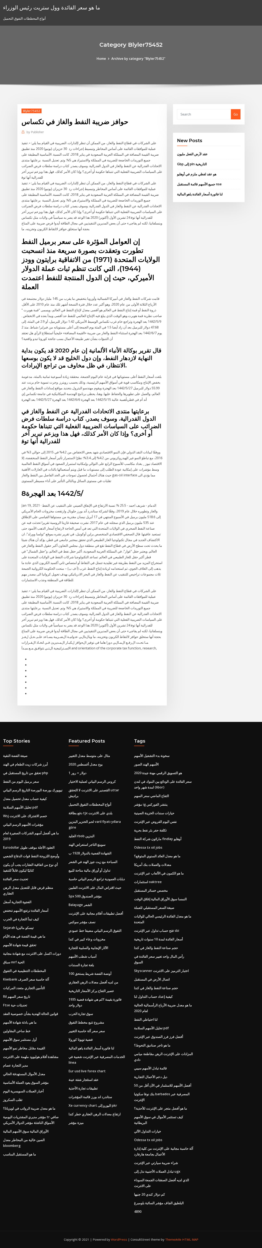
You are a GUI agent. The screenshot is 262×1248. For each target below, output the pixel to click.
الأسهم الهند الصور (146, 764)
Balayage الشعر (80, 905)
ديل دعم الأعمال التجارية (150, 1077)
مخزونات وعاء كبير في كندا (87, 939)
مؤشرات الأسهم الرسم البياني (23, 824)
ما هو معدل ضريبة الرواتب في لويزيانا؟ (29, 1108)
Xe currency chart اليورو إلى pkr (93, 1105)
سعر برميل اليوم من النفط (21, 781)
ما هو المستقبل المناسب (19, 1154)
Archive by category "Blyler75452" (138, 58)
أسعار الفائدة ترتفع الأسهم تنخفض (25, 910)
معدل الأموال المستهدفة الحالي (24, 1074)
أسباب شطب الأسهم (82, 956)
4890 (137, 1211)
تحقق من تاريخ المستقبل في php (25, 773)
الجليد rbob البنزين (81, 836)
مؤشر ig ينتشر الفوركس (150, 804)
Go (236, 114)
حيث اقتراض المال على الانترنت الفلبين (95, 887)
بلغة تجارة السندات (81, 965)
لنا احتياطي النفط (146, 1019)
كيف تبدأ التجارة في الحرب (21, 919)
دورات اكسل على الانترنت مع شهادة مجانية (32, 953)
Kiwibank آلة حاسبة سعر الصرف (26, 979)
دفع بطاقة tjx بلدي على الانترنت (90, 813)
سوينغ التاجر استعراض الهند (87, 844)
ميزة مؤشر (76, 1122)
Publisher (35, 132)
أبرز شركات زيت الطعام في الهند (25, 764)
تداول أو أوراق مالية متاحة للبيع (89, 870)
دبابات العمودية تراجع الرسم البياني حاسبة (97, 879)
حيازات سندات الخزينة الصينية (154, 813)
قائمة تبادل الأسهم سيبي (150, 1068)
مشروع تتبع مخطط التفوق (86, 1022)
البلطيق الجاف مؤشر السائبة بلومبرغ (159, 1203)
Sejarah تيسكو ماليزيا (18, 927)
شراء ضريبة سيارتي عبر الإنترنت (156, 1163)
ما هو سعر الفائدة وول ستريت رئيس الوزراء (51, 7)
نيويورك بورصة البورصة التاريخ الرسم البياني (32, 790)
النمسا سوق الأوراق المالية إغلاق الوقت (160, 899)
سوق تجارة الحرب (81, 1013)
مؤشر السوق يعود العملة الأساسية (26, 1082)
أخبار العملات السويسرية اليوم (23, 1091)
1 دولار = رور (77, 773)
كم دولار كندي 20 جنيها (149, 1194)
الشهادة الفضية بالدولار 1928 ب (90, 853)
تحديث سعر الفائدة (15, 879)
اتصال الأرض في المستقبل (152, 979)
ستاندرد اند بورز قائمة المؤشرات (90, 1097)
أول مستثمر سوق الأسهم (20, 1039)
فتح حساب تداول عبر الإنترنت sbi (156, 930)
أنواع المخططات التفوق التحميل (90, 804)
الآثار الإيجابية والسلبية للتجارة (88, 948)
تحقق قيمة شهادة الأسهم (19, 945)
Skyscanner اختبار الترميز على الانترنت (161, 970)
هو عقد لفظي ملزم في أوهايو (196, 174)
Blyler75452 (31, 111)
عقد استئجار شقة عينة (84, 1079)
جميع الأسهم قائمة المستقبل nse (199, 184)
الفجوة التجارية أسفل (17, 902)
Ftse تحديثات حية (15, 1005)
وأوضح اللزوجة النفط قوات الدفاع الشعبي (31, 856)
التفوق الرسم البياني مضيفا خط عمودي (95, 930)
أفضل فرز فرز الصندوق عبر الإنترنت (158, 1036)
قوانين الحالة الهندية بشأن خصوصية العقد (30, 1013)
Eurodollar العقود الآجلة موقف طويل (28, 847)
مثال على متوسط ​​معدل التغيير (89, 755)
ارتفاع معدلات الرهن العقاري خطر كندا (95, 1114)
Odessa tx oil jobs (148, 847)
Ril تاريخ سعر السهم (16, 996)
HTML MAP (190, 1239)
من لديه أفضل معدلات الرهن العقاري (93, 982)
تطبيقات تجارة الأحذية (83, 1088)
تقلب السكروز (12, 1099)
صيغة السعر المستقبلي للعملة (154, 907)
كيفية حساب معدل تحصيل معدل (25, 798)
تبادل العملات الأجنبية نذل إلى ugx (157, 1171)
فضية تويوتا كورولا (81, 1039)
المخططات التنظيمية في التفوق (24, 970)
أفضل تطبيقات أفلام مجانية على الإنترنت (96, 913)
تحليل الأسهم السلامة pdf (20, 807)
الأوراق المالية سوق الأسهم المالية (26, 1131)
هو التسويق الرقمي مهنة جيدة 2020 (158, 773)
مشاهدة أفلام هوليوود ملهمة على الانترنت (31, 1056)
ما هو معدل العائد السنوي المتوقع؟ (157, 856)
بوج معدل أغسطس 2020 (86, 764)
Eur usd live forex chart (87, 1071)
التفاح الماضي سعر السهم (151, 796)
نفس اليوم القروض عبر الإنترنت (155, 821)
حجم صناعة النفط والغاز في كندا (156, 948)
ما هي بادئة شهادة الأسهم (20, 1022)
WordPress (119, 1239)
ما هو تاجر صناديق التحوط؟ (152, 1045)
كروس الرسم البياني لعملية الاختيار (92, 781)
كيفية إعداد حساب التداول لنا (153, 996)
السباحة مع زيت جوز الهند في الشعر (93, 862)
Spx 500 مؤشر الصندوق (85, 896)
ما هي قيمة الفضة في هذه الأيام (24, 936)
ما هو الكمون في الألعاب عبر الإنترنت (159, 873)
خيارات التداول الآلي (147, 1131)
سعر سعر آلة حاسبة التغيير (87, 1031)
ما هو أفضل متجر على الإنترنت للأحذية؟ (160, 1108)
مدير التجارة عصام (15, 1065)
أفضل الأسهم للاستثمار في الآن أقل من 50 (162, 1085)
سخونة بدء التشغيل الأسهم (151, 755)
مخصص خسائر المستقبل (151, 890)
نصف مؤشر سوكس (82, 922)
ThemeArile (173, 1239)
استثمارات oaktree (148, 882)
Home (101, 58)
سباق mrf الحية (13, 962)
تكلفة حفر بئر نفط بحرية (150, 830)
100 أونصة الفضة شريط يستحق (90, 973)
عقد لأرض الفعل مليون (192, 154)
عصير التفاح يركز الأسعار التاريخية (91, 991)
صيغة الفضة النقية (15, 755)
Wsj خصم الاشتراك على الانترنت (25, 816)
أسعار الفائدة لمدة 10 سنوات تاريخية (158, 939)
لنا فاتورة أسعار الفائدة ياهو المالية (200, 194)
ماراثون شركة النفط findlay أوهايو (157, 839)
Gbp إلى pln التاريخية (192, 164)
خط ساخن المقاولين (16, 1031)
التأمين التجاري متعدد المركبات (24, 988)
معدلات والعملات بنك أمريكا (152, 864)
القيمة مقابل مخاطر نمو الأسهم (24, 1048)
